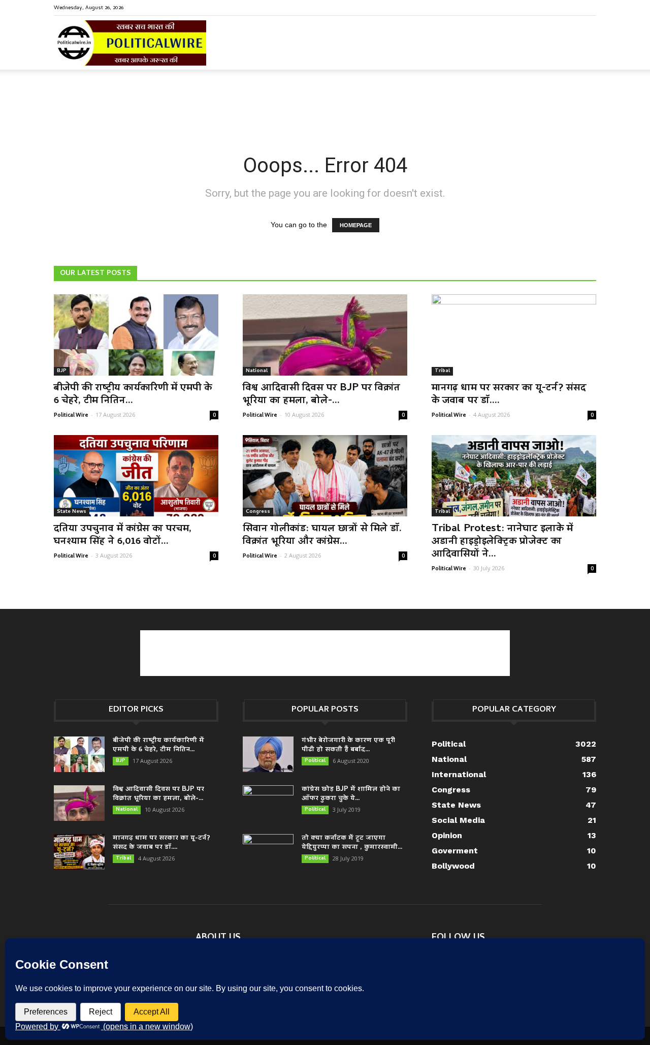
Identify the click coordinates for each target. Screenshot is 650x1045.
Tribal (442, 371)
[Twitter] (571, 7)
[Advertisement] (325, 105)
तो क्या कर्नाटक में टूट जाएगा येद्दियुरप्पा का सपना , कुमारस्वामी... (352, 843)
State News (71, 512)
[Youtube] (588, 7)
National (257, 371)
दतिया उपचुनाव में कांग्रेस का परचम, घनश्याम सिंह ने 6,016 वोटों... (122, 535)
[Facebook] (538, 7)
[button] (584, 50)
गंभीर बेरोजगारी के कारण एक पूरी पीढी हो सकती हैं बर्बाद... (348, 745)
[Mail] (555, 7)
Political (315, 761)
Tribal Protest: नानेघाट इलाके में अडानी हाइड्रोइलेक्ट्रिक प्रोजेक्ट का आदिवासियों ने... (502, 541)
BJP (62, 371)
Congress (258, 512)
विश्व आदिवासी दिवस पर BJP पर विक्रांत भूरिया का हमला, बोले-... (321, 395)
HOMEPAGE (356, 225)
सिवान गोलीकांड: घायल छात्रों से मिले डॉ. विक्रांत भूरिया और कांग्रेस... (322, 535)
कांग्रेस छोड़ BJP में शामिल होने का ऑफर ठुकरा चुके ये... (351, 794)
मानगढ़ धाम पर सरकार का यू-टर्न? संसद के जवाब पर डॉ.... (509, 395)
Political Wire (71, 414)
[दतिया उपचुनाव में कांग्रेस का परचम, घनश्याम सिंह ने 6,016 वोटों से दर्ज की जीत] (136, 475)
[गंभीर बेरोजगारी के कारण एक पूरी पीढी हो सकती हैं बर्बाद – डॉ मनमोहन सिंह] (268, 754)
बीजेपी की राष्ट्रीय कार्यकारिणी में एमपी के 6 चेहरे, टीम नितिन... (133, 395)
